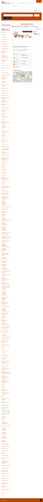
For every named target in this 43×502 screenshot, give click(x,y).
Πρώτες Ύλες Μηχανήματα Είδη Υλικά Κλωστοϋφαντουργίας (6, 372)
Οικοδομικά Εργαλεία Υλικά (5, 346)
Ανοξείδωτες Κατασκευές (4, 126)
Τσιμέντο (3, 420)
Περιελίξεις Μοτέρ (5, 448)
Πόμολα (3, 491)
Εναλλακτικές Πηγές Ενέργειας (5, 85)
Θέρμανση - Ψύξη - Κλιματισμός (5, 60)
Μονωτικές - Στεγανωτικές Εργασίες (6, 324)
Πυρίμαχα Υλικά (4, 475)
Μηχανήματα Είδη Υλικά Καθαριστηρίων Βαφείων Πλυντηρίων (6, 237)
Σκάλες (3, 384)
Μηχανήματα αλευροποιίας (4, 212)
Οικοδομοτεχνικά (5, 65)
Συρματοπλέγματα (5, 405)
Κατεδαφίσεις (4, 181)
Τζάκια (3, 70)
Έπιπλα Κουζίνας (5, 455)
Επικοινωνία (27, 3)
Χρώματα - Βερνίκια (5, 72)
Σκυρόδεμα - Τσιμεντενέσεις (4, 390)
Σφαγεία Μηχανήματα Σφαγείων (5, 408)
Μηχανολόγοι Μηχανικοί (4, 317)
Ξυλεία (3, 63)
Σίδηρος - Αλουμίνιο (5, 67)
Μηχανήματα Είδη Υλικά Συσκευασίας (6, 241)
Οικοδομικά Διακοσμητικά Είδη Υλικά (5, 341)
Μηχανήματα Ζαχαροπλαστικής (5, 258)
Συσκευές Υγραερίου (5, 95)
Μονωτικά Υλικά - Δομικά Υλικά (5, 101)
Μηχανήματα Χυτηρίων (6, 306)
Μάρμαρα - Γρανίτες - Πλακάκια (5, 105)
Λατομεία (3, 184)
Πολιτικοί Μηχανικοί (5, 355)
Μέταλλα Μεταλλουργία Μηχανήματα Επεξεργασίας (4, 202)
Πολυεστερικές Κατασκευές (4, 358)
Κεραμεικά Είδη (4, 113)
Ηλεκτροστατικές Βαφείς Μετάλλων (5, 471)
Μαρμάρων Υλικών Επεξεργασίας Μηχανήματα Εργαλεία (6, 197)
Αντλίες (3, 129)
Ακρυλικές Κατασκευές (6, 489)
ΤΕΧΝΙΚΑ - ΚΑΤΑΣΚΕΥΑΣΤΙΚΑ (5, 30)
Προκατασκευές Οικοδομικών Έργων (5, 368)
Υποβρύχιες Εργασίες (5, 446)
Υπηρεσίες (18, 5)
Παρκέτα (3, 348)
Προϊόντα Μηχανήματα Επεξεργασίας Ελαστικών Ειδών (6, 362)
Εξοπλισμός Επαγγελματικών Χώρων (5, 52)
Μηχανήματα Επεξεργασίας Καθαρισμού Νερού (5, 245)
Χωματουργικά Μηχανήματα (4, 433)
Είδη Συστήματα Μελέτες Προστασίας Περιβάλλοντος (5, 159)
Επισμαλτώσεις (4, 172)
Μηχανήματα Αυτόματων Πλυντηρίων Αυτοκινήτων (4, 229)
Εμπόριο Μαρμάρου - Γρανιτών (5, 487)
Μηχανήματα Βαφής (5, 208)
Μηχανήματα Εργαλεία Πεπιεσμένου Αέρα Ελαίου (6, 254)
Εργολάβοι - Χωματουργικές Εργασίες (4, 437)
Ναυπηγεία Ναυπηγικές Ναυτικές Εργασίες (6, 327)
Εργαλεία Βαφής (4, 450)
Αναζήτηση (8, 17)
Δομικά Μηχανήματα (5, 146)
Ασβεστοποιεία (4, 43)
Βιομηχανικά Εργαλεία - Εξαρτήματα (6, 98)
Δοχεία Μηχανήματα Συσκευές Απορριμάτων (6, 149)
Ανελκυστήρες (4, 37)
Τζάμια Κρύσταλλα (5, 411)
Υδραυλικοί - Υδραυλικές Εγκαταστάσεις (4, 429)
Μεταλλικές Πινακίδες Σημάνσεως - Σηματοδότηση (5, 381)
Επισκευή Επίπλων (5, 473)
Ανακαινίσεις (4, 34)
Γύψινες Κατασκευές (5, 46)
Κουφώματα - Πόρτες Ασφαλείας (5, 110)
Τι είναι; (16, 3)
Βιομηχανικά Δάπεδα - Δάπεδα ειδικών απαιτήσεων (6, 462)
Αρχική (13, 3)
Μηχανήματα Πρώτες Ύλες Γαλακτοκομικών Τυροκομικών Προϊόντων (6, 288)
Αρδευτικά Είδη (4, 39)
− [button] (14, 74)
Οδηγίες (31, 3)
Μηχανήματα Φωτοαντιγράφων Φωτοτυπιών (5, 303)
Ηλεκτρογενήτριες (5, 92)
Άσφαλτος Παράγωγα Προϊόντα (5, 132)
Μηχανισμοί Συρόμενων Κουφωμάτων (4, 309)
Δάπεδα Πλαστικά (5, 144)
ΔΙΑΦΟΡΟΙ (3, 119)
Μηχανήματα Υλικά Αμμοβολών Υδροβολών (5, 298)
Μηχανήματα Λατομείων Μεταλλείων (6, 272)
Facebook (41, 500)
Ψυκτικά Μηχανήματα (5, 444)
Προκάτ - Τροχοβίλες (5, 74)
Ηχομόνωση (4, 174)
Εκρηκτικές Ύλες (4, 162)
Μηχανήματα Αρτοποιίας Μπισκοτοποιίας (4, 223)
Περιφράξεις (4, 350)
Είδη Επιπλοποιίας (5, 107)
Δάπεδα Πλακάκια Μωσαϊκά (5, 141)
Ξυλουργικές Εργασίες (6, 338)
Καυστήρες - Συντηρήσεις (4, 82)
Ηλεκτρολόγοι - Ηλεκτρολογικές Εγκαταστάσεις (4, 56)
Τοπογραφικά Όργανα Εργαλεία (6, 414)
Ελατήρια (3, 164)
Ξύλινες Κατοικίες (5, 330)
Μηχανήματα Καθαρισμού (4, 262)
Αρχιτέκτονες (4, 41)
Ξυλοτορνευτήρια (5, 332)
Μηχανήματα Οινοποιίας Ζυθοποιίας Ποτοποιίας (6, 279)
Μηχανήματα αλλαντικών (4, 215)
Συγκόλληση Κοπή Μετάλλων (5, 399)
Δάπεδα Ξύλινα (4, 138)
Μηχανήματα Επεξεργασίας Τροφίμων (4, 249)
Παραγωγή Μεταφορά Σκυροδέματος (6, 393)
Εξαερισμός (4, 166)
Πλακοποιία (4, 353)
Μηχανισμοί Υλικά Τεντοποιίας (5, 314)
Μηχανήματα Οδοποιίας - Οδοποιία (6, 275)
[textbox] (18, 15)
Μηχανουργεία (4, 90)
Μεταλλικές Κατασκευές (6, 206)
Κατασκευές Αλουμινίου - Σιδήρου (6, 153)
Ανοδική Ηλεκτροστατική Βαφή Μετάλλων (6, 122)
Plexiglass (3, 453)
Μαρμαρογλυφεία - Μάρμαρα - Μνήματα (5, 194)
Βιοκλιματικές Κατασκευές (4, 135)
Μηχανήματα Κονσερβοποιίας (5, 268)
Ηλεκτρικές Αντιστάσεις (6, 465)
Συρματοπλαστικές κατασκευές (5, 402)
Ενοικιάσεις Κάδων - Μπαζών (5, 458)
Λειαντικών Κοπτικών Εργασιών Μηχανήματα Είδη (6, 187)
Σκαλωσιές (3, 387)
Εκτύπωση (40, 28)
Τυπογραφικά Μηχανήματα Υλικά (5, 423)
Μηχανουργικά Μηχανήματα (4, 320)
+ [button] (14, 72)
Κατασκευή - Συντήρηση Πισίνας (5, 116)
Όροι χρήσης (21, 3)
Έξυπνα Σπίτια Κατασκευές (4, 170)
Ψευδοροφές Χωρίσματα (4, 441)
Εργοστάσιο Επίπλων (5, 478)
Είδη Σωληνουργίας (5, 155)
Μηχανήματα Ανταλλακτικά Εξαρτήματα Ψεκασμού (6, 219)
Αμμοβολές (4, 32)
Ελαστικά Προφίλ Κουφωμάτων (5, 483)
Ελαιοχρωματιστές (5, 48)
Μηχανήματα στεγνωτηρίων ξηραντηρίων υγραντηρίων (4, 293)
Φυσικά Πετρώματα (5, 480)
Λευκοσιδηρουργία (5, 190)
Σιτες (2, 494)
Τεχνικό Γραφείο (5, 88)
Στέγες (3, 396)
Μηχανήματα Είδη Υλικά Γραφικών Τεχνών (6, 233)
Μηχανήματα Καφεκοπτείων (4, 265)
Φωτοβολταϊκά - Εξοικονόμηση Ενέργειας (4, 78)
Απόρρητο (14, 5)
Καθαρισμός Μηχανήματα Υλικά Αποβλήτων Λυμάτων (5, 178)
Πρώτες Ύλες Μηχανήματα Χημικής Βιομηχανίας (5, 377)
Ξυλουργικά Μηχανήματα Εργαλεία (6, 335)
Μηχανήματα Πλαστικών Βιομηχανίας (6, 283)
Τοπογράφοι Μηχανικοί (4, 417)
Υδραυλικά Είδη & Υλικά (6, 425)
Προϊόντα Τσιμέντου (5, 365)
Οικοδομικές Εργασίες (6, 467)
